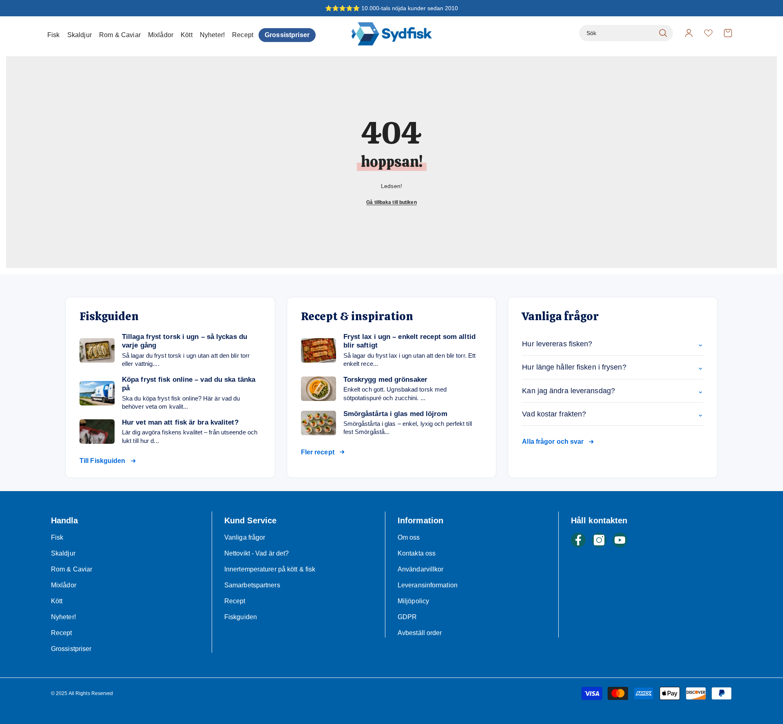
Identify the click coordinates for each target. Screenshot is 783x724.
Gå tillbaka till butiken (391, 202)
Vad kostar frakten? (612, 414)
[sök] (626, 33)
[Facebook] (578, 540)
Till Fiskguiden (103, 460)
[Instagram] (599, 540)
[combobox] (617, 33)
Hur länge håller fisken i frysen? (612, 367)
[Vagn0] (728, 33)
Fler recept (317, 452)
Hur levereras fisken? (612, 344)
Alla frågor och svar (553, 441)
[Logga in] (689, 33)
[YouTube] (620, 540)
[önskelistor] (708, 33)
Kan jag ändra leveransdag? (612, 391)
